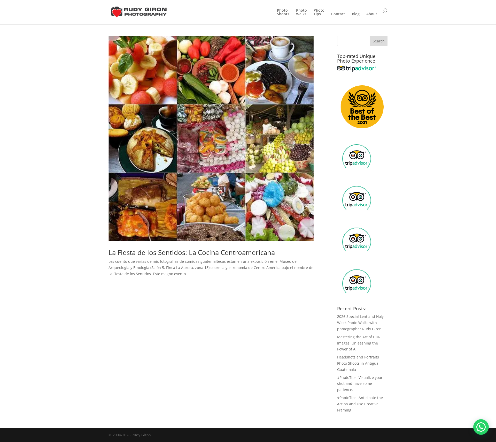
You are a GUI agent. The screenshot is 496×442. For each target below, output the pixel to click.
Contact (338, 14)
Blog (356, 14)
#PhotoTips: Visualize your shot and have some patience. (360, 383)
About (371, 14)
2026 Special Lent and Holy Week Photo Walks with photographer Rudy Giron (360, 322)
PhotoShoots (283, 12)
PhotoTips (319, 12)
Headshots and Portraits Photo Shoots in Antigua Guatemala (358, 363)
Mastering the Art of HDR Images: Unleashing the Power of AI (359, 343)
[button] (481, 427)
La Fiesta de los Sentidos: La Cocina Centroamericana (192, 252)
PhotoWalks (301, 12)
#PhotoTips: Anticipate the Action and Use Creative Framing (360, 404)
